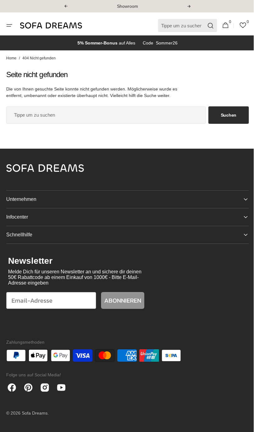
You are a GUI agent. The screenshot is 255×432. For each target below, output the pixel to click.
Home (11, 58)
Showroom (127, 6)
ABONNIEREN (122, 300)
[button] (66, 6)
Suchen (224, 115)
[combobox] (103, 115)
